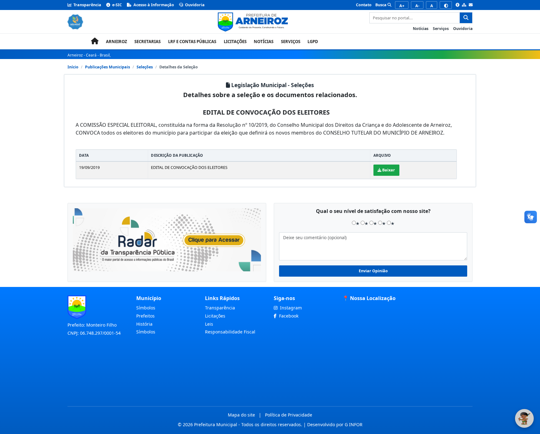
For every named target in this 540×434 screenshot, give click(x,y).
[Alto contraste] (446, 5)
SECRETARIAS (147, 41)
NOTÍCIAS (263, 41)
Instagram (290, 308)
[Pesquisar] (466, 17)
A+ (401, 5)
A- (417, 5)
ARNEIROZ (116, 41)
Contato (364, 4)
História (144, 324)
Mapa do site (241, 415)
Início (73, 67)
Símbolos (145, 308)
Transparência (86, 4)
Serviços (441, 28)
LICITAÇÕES (235, 41)
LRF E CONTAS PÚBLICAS (192, 41)
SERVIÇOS (290, 41)
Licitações (215, 316)
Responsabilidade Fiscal (230, 332)
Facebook (288, 316)
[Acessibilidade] (457, 5)
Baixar (388, 170)
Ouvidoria (194, 4)
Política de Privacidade (288, 415)
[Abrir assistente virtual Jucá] (524, 418)
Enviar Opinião (373, 271)
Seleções (145, 67)
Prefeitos (145, 316)
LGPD (313, 41)
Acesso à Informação (153, 4)
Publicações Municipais (107, 67)
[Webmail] (470, 5)
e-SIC (116, 4)
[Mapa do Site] (464, 5)
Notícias (420, 28)
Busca (381, 4)
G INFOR (353, 424)
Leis (209, 324)
